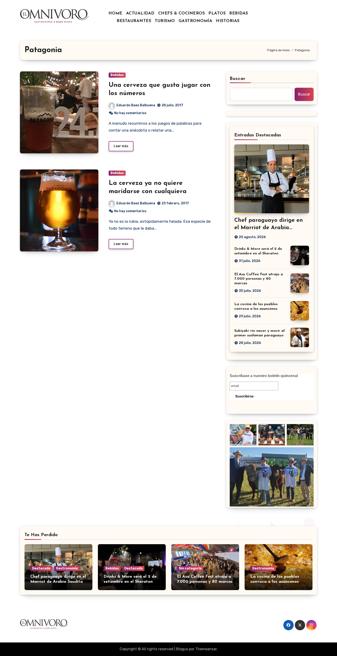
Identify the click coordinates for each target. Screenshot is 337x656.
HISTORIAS (228, 21)
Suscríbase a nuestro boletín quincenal (264, 376)
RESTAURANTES (134, 21)
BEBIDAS (238, 13)
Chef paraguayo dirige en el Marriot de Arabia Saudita (268, 227)
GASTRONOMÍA (196, 21)
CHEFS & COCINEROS (181, 13)
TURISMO (165, 21)
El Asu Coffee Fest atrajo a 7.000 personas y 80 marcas (258, 279)
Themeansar (206, 649)
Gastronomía (67, 568)
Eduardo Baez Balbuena (135, 105)
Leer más (121, 146)
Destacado (41, 568)
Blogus (182, 649)
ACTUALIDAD (140, 13)
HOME (115, 13)
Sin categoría (190, 568)
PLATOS (217, 13)
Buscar (238, 78)
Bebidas (117, 75)
